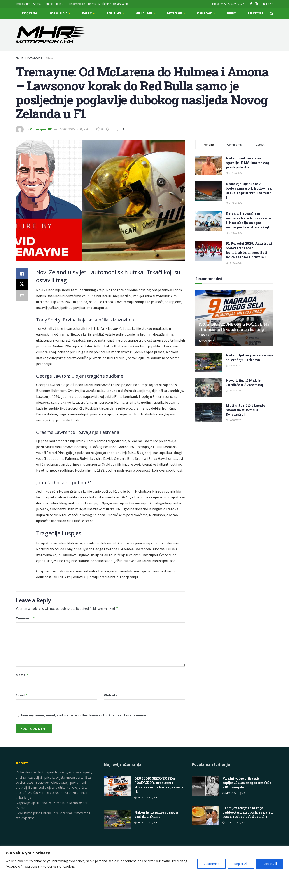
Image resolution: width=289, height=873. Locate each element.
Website (110, 695)
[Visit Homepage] (50, 34)
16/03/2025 (67, 129)
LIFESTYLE (256, 13)
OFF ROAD (204, 13)
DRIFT (231, 13)
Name (22, 675)
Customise (211, 863)
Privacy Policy (76, 4)
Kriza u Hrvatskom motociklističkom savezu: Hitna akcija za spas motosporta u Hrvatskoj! (249, 220)
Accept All (270, 863)
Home (20, 57)
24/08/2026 (207, 341)
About (37, 4)
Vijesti (49, 57)
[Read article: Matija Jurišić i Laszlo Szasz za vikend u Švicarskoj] (208, 412)
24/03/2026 (231, 793)
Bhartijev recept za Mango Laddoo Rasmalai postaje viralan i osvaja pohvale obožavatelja (247, 812)
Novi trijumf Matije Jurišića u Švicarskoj (244, 382)
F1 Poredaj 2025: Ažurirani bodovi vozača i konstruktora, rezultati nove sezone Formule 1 (249, 250)
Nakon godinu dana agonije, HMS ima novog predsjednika (247, 162)
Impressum (23, 4)
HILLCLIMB (144, 13)
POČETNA (29, 13)
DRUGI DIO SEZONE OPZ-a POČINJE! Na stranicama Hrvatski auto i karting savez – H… (234, 330)
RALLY (87, 13)
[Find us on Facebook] (251, 4)
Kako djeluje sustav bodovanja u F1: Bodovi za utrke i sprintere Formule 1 (249, 190)
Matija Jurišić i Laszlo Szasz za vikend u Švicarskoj (245, 410)
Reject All (241, 863)
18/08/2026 (234, 390)
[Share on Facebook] (22, 273)
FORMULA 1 (58, 13)
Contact (49, 4)
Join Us (60, 4)
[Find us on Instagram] (256, 4)
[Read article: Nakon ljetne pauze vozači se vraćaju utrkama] (208, 362)
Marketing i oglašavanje (113, 4)
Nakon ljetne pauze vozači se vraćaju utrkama (249, 357)
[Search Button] (271, 13)
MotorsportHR (41, 129)
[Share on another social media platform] (22, 295)
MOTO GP (174, 13)
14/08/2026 (234, 420)
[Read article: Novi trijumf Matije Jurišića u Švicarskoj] (208, 387)
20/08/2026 (234, 365)
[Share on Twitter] (22, 284)
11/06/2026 (231, 822)
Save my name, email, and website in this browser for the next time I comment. (85, 715)
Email (22, 695)
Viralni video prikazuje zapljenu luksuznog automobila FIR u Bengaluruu (246, 782)
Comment (25, 618)
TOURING (113, 13)
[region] (144, 859)
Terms (92, 4)
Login (269, 4)
